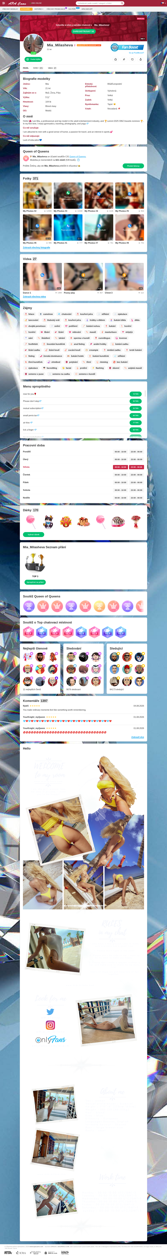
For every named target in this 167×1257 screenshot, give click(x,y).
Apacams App (87, 9)
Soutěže (72, 9)
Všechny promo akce (56, 9)
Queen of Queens (77, 156)
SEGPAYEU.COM (63, 1246)
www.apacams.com (36, 1246)
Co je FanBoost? (136, 53)
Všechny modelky (10, 9)
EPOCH (53, 1246)
